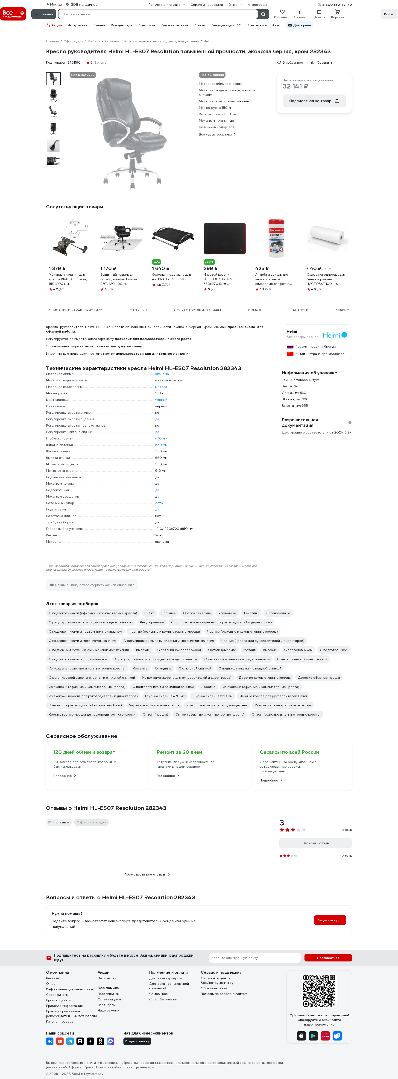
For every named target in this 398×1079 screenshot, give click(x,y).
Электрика (146, 25)
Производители (58, 1000)
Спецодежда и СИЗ (226, 25)
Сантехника (257, 25)
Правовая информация (64, 1006)
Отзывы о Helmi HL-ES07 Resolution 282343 (106, 808)
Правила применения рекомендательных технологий (71, 1013)
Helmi (292, 331)
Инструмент (77, 25)
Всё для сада (121, 25)
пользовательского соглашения (201, 1063)
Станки (199, 25)
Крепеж (99, 25)
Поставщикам (109, 994)
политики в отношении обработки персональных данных (129, 1063)
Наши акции (107, 978)
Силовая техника (174, 25)
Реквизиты (54, 978)
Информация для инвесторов (70, 989)
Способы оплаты (163, 999)
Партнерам (107, 1005)
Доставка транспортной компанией (169, 986)
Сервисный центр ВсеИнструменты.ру (217, 980)
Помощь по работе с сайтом (224, 994)
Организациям (109, 999)
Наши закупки (108, 1010)
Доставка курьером (165, 978)
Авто (276, 25)
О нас (50, 984)
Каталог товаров (59, 1021)
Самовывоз (158, 994)
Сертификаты (57, 995)
